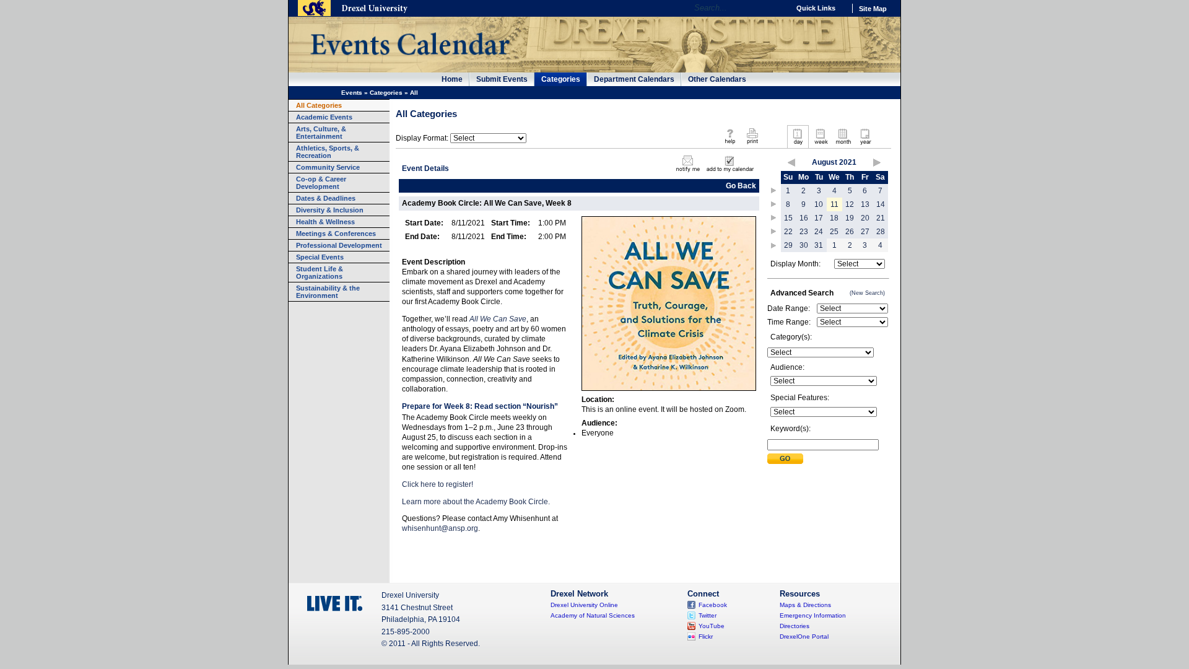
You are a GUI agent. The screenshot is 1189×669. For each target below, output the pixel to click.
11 (834, 204)
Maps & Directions (805, 604)
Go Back (741, 186)
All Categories (319, 105)
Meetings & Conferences (336, 233)
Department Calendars (634, 79)
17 (818, 218)
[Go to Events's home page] (409, 61)
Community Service (328, 167)
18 (834, 218)
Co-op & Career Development (321, 182)
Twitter (707, 615)
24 (818, 231)
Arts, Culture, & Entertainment (321, 132)
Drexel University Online (584, 604)
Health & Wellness (325, 221)
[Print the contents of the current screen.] (752, 145)
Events (351, 92)
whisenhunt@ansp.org (440, 528)
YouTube (712, 626)
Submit (785, 458)
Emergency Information (813, 615)
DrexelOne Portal (804, 636)
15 (788, 218)
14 (880, 204)
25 (834, 231)
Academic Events (324, 117)
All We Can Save (497, 319)
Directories (794, 626)
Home (452, 79)
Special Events (320, 257)
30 (803, 245)
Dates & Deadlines (325, 198)
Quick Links (815, 8)
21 (880, 218)
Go (777, 8)
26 (849, 231)
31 (818, 245)
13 (865, 204)
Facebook (713, 604)
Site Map (873, 8)
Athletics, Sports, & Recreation (327, 151)
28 (880, 231)
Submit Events (502, 79)
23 (803, 231)
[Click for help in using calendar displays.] (730, 145)
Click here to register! (437, 484)
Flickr (706, 636)
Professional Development (339, 245)
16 (803, 218)
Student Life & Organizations (319, 272)
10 (818, 204)
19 (849, 218)
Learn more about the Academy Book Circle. (476, 501)
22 (788, 231)
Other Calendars (717, 79)
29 (788, 245)
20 (865, 218)
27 (865, 231)
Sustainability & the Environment (328, 291)
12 (849, 204)
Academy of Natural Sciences (593, 615)
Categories (560, 79)
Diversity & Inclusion (330, 210)
